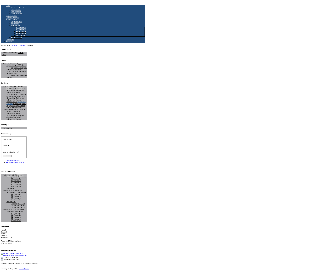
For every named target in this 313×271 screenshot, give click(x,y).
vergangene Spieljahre (19, 68)
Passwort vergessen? (13, 161)
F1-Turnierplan (21, 31)
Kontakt (18, 92)
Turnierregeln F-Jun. (18, 205)
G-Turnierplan (21, 35)
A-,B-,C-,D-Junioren (8, 86)
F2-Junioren (6, 109)
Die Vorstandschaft (17, 8)
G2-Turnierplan (16, 186)
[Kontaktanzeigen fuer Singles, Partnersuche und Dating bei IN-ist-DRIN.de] (14, 255)
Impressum (9, 41)
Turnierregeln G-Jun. (18, 207)
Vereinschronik (16, 12)
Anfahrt (4, 55)
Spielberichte (10, 92)
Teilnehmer (15, 24)
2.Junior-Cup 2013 (8, 175)
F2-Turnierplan (21, 33)
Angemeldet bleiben (9, 152)
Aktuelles (20, 64)
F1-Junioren (22, 45)
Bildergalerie (12, 53)
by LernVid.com (24, 269)
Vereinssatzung (16, 10)
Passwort (6, 145)
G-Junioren (21, 115)
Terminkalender (11, 94)
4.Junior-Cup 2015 (12, 20)
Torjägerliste (10, 66)
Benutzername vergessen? (15, 162)
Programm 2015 (16, 22)
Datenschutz (10, 40)
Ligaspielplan (11, 90)
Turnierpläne (15, 26)
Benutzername (7, 140)
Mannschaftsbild (20, 66)
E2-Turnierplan (21, 30)
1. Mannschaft (6, 64)
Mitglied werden (11, 16)
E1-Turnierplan (21, 28)
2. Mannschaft (17, 70)
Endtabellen (10, 188)
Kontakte (20, 53)
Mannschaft (17, 88)
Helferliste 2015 (16, 37)
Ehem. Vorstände (16, 14)
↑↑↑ (2, 267)
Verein (8, 6)
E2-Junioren (21, 94)
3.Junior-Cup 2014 (8, 190)
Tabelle (13, 64)
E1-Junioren (19, 87)
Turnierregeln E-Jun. (18, 204)
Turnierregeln (11, 202)
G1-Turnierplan (16, 185)
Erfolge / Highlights (12, 18)
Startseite (14, 45)
